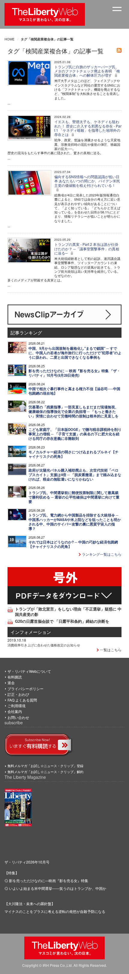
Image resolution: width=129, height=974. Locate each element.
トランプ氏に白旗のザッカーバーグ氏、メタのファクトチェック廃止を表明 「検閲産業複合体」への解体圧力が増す (87, 71)
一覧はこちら (110, 649)
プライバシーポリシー (26, 688)
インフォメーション (30, 632)
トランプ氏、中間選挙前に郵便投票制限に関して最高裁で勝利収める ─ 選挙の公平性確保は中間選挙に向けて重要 (73, 497)
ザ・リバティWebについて (29, 671)
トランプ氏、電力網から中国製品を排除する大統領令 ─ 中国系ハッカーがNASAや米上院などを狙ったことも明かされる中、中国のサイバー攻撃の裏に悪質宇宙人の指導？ (74, 522)
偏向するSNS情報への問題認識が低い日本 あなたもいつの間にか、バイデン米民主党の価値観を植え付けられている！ (87, 181)
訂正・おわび (18, 694)
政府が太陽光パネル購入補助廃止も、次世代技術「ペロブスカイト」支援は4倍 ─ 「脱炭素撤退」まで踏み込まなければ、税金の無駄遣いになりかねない (74, 475)
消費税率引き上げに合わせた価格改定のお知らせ (44, 645)
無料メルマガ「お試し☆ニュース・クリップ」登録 (45, 765)
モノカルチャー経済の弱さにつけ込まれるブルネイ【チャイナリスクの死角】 (73, 454)
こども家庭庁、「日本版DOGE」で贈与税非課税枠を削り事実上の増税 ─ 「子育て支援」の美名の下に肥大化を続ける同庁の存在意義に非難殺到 (75, 434)
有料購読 (15, 676)
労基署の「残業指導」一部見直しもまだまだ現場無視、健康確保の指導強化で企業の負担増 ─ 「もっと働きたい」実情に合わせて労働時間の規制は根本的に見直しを (73, 412)
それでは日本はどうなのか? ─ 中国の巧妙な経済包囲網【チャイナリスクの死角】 (73, 544)
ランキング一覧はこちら (101, 554)
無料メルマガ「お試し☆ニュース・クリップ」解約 (45, 771)
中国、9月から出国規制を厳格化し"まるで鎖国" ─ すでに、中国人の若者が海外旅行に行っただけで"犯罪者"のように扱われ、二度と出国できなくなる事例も (75, 353)
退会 (11, 682)
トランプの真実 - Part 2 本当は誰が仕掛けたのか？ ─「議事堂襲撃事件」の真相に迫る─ (86, 248)
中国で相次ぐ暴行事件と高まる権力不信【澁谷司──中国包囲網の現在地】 (74, 391)
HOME (9, 39)
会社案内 (15, 711)
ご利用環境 (17, 705)
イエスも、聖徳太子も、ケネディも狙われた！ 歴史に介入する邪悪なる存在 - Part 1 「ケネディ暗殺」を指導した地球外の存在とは (88, 128)
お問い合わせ (18, 717)
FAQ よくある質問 (22, 699)
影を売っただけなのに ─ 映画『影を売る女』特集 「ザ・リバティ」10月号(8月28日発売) (74, 373)
